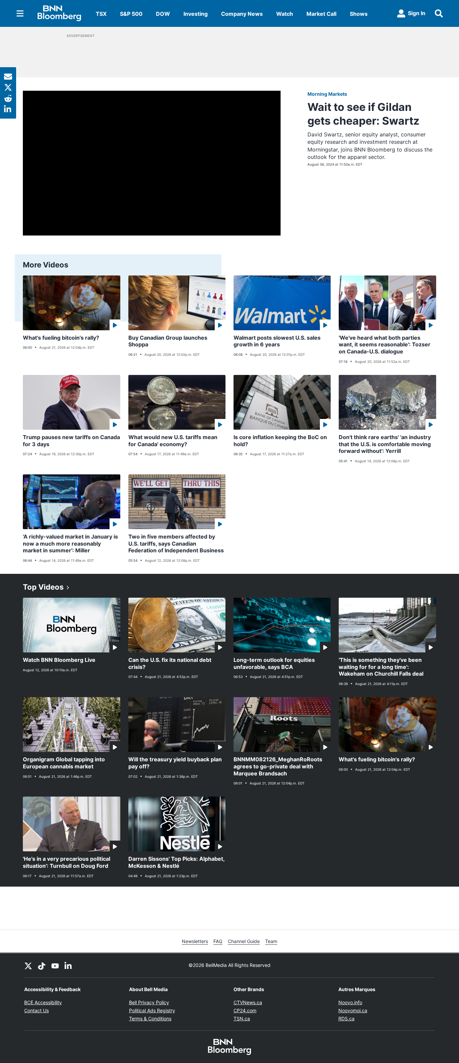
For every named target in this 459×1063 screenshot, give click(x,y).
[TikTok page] (42, 965)
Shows (359, 13)
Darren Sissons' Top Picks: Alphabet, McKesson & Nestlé (176, 862)
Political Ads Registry (152, 1010)
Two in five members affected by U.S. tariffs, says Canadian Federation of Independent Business (176, 543)
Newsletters (195, 941)
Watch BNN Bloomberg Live (59, 659)
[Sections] (20, 13)
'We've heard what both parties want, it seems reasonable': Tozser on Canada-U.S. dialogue (384, 344)
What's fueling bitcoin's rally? (61, 337)
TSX (101, 13)
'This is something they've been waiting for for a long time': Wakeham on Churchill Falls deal (381, 666)
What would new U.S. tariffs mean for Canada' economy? (172, 441)
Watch (284, 13)
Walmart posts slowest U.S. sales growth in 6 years (277, 341)
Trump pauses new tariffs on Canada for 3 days (71, 441)
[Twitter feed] (28, 965)
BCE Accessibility (43, 1002)
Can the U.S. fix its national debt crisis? (169, 663)
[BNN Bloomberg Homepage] (59, 13)
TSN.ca (242, 1018)
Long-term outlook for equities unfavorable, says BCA (274, 663)
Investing (195, 13)
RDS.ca (346, 1018)
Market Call (321, 13)
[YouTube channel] (55, 965)
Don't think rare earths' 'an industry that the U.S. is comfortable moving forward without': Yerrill (385, 444)
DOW (163, 13)
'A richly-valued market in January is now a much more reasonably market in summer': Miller (70, 543)
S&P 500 (131, 13)
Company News (242, 13)
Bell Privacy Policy (149, 1002)
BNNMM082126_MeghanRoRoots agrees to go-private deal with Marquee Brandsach (278, 766)
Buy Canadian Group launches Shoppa (167, 341)
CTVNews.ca (248, 1002)
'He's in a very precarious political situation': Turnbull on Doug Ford (66, 862)
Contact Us (36, 1010)
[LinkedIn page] (69, 965)
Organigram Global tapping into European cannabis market (64, 763)
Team (271, 941)
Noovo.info (350, 1002)
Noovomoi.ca (352, 1010)
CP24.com (245, 1010)
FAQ (217, 941)
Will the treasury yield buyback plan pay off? (175, 763)
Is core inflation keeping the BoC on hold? (280, 441)
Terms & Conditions (150, 1018)
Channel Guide (244, 941)
